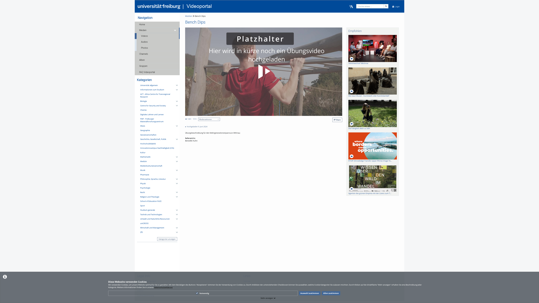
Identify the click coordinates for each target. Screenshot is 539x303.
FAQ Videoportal (147, 72)
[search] (370, 6)
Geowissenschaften (148, 135)
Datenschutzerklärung (163, 287)
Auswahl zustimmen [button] (309, 293)
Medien (142, 30)
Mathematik (145, 157)
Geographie (145, 130)
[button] (157, 24)
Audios (144, 42)
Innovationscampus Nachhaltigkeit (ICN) (157, 148)
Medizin (143, 161)
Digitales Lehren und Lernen (152, 114)
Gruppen (143, 66)
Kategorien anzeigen (167, 239)
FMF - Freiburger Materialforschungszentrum (152, 120)
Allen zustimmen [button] (331, 293)
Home (142, 24)
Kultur (142, 152)
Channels (143, 54)
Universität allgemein (149, 85)
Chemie (143, 110)
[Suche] (386, 6)
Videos (144, 36)
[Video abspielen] (264, 72)
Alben (142, 60)
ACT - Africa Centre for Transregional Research (155, 95)
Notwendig (204, 293)
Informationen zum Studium (152, 89)
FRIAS (142, 126)
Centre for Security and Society (153, 105)
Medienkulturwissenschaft (151, 166)
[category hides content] (176, 85)
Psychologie (145, 188)
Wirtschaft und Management (152, 227)
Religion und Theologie (149, 197)
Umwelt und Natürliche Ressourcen (155, 219)
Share (338, 120)
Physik (143, 183)
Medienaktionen (205, 119)
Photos (144, 48)
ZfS (141, 232)
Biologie (143, 101)
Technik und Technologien (151, 214)
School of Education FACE (150, 201)
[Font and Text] (351, 7)
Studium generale (147, 210)
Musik (142, 170)
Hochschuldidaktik (148, 143)
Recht (142, 192)
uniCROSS (144, 223)
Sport (142, 205)
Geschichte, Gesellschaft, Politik (153, 139)
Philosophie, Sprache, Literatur (153, 179)
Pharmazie (144, 174)
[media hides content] (175, 30)
